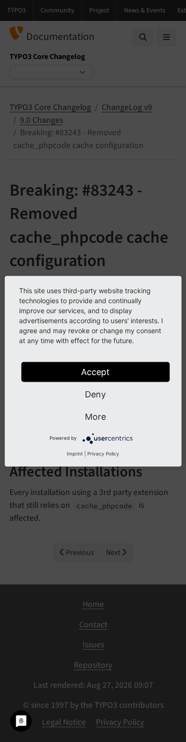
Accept (95, 371)
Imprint (75, 453)
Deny (95, 394)
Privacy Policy (103, 453)
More (95, 416)
